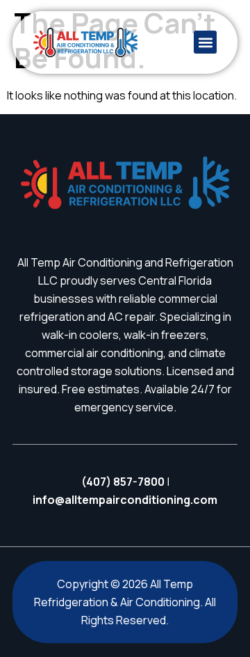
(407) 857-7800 (123, 481)
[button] (205, 42)
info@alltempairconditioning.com (125, 499)
